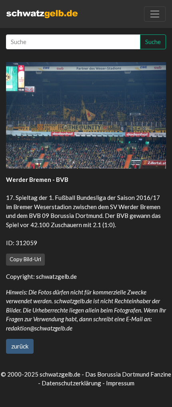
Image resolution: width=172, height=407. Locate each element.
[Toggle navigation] (155, 14)
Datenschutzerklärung (71, 383)
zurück (19, 346)
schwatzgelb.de (56, 276)
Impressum (120, 383)
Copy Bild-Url (25, 259)
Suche (153, 41)
